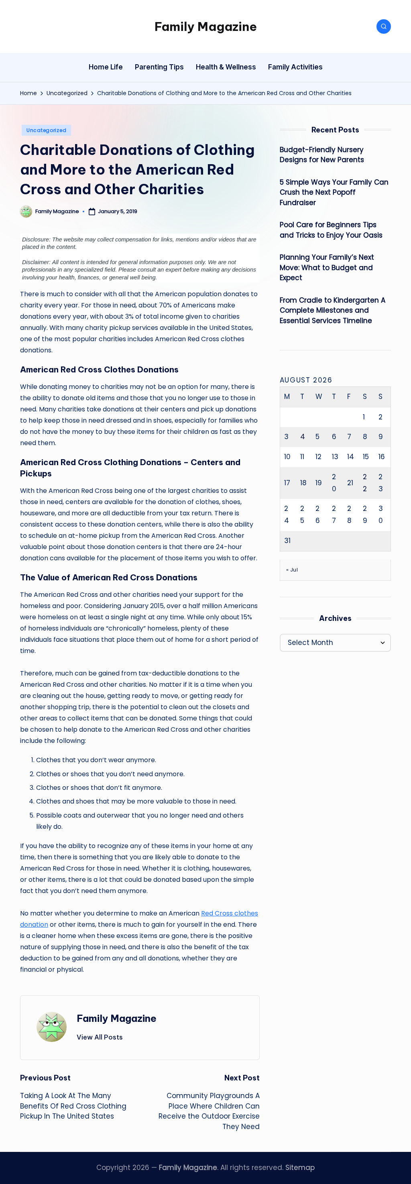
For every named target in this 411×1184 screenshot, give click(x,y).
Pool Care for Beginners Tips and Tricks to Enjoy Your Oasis (331, 230)
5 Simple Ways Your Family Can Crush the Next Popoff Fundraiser (334, 192)
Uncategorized (46, 130)
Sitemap (300, 1167)
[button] (100, 1037)
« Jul (292, 570)
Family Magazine (206, 26)
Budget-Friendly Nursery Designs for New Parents (322, 155)
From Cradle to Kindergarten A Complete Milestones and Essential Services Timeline (332, 310)
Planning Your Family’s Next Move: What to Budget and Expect (327, 267)
